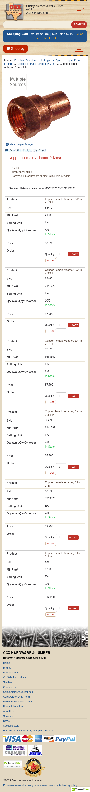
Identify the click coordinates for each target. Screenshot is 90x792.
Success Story (11, 725)
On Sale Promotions (14, 677)
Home (6, 663)
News (6, 721)
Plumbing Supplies (25, 60)
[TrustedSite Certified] (12, 764)
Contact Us (9, 687)
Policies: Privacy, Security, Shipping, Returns (28, 730)
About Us (8, 711)
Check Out (49, 38)
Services (8, 716)
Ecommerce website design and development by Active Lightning (40, 785)
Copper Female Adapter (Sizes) (36, 63)
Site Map (8, 682)
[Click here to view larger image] (38, 115)
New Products (11, 672)
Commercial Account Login (18, 692)
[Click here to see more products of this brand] (17, 81)
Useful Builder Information (18, 701)
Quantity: (50, 254)
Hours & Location (13, 706)
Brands (7, 667)
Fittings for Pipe (50, 60)
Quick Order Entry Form (16, 696)
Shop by (17, 48)
